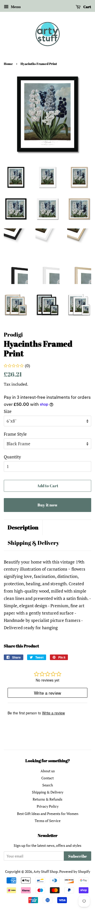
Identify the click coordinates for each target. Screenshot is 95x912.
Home (8, 64)
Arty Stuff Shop (45, 871)
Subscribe (77, 856)
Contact (47, 778)
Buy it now (47, 505)
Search (47, 785)
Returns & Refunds (47, 799)
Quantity (12, 457)
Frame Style (15, 434)
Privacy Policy (48, 806)
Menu (15, 6)
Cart (87, 6)
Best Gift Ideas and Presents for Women (47, 813)
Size (8, 411)
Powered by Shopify (74, 871)
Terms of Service (48, 820)
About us (48, 770)
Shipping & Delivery (33, 542)
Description (23, 527)
